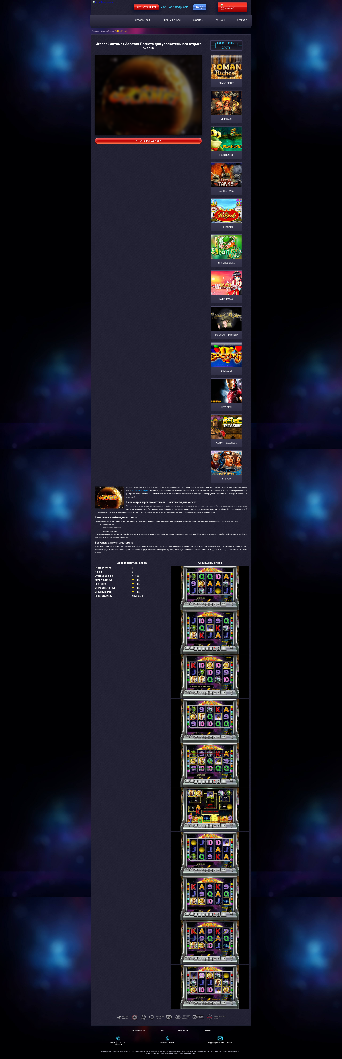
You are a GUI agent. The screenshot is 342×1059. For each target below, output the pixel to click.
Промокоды (138, 1030)
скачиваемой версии (140, 491)
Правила (183, 1030)
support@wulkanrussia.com (220, 1042)
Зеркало (242, 20)
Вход (199, 7)
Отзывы (206, 1030)
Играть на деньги (148, 140)
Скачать (198, 20)
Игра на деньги (172, 20)
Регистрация (146, 7)
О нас (162, 1030)
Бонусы (220, 20)
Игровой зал (142, 20)
